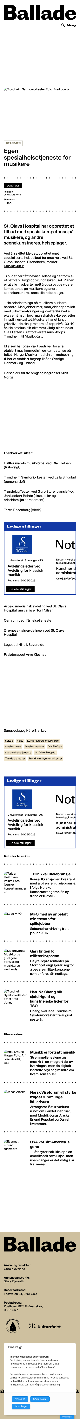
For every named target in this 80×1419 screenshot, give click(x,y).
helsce (9, 740)
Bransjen (13, 143)
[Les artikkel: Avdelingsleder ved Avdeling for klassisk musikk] (28, 558)
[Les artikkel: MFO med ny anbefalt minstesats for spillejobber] (40, 921)
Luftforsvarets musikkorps (43, 740)
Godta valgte (40, 1399)
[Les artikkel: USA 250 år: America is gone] (40, 1151)
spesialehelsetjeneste (18, 752)
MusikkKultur (14, 266)
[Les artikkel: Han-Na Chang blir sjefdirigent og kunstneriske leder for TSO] (40, 1004)
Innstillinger (67, 1417)
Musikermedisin (34, 746)
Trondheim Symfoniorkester (45, 758)
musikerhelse (13, 746)
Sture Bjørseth (14, 1281)
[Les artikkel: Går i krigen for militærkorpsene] (40, 960)
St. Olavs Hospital (45, 752)
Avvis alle (20, 1399)
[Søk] (63, 25)
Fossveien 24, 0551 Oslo (20, 1294)
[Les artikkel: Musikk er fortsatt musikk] (40, 1061)
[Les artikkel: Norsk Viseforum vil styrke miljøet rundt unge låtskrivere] (40, 1106)
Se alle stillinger (20, 589)
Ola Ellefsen (55, 746)
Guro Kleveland (14, 1269)
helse (20, 740)
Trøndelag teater (15, 758)
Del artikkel (13, 185)
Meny (71, 25)
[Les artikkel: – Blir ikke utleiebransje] (40, 883)
